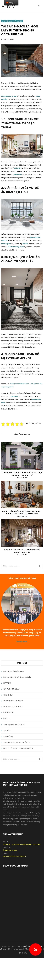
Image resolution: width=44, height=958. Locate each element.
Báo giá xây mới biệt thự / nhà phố (17, 677)
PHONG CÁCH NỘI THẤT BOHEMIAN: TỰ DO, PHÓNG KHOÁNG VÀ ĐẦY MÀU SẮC (22, 512)
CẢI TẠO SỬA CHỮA (11, 689)
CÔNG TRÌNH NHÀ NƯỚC (13, 701)
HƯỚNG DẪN (8, 713)
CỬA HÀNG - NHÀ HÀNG (12, 707)
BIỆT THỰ (7, 683)
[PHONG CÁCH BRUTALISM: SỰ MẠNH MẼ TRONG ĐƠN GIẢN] (22, 533)
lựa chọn (14, 396)
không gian (6, 243)
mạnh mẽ (18, 174)
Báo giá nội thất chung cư (13, 671)
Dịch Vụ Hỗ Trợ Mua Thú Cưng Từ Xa (18, 748)
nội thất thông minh (16, 247)
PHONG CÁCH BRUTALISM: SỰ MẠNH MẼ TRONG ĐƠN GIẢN (22, 551)
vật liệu (26, 243)
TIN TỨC (6, 730)
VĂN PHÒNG (8, 736)
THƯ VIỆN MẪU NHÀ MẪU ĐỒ (12, 21)
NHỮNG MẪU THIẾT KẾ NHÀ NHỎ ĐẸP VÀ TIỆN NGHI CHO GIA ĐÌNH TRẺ (22, 474)
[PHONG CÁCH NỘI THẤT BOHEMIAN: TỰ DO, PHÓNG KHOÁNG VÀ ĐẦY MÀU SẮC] (22, 494)
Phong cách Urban (9, 96)
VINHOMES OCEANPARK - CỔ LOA (16, 742)
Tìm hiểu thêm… (22, 642)
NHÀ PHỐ (6, 718)
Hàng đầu (22, 953)
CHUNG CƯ (7, 695)
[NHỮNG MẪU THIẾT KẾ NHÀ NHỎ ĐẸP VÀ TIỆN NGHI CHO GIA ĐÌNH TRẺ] (22, 456)
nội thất (17, 168)
